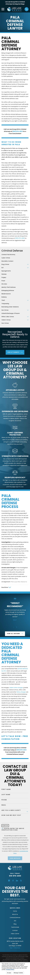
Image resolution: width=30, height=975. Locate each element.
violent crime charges (16, 687)
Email (4, 805)
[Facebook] (13, 880)
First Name (6, 789)
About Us (15, 914)
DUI (15, 921)
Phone (4, 800)
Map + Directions (15, 948)
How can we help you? (11, 815)
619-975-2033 (15, 876)
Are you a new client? (11, 810)
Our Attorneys (13, 352)
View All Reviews (13, 633)
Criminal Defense (15, 917)
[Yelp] (21, 880)
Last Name (6, 794)
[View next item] (16, 627)
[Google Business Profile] (9, 880)
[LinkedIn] (17, 880)
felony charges (21, 692)
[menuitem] (15, 254)
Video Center (15, 933)
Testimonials (15, 927)
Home (15, 911)
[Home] (14, 9)
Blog (15, 924)
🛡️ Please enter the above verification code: (13, 829)
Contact (15, 930)
